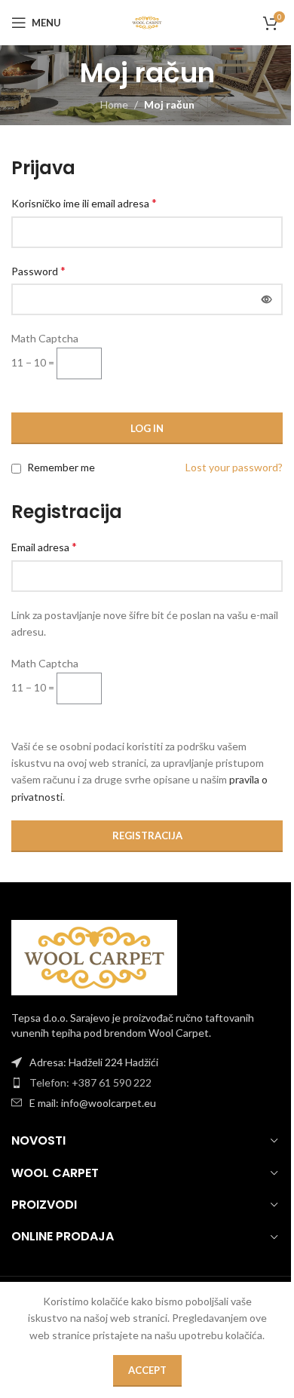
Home (114, 104)
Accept (147, 1370)
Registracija (147, 835)
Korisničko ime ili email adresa (84, 202)
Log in (147, 428)
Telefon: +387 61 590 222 (90, 1082)
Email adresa (44, 546)
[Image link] (94, 956)
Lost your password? (234, 467)
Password (38, 270)
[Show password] (267, 299)
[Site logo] (147, 21)
